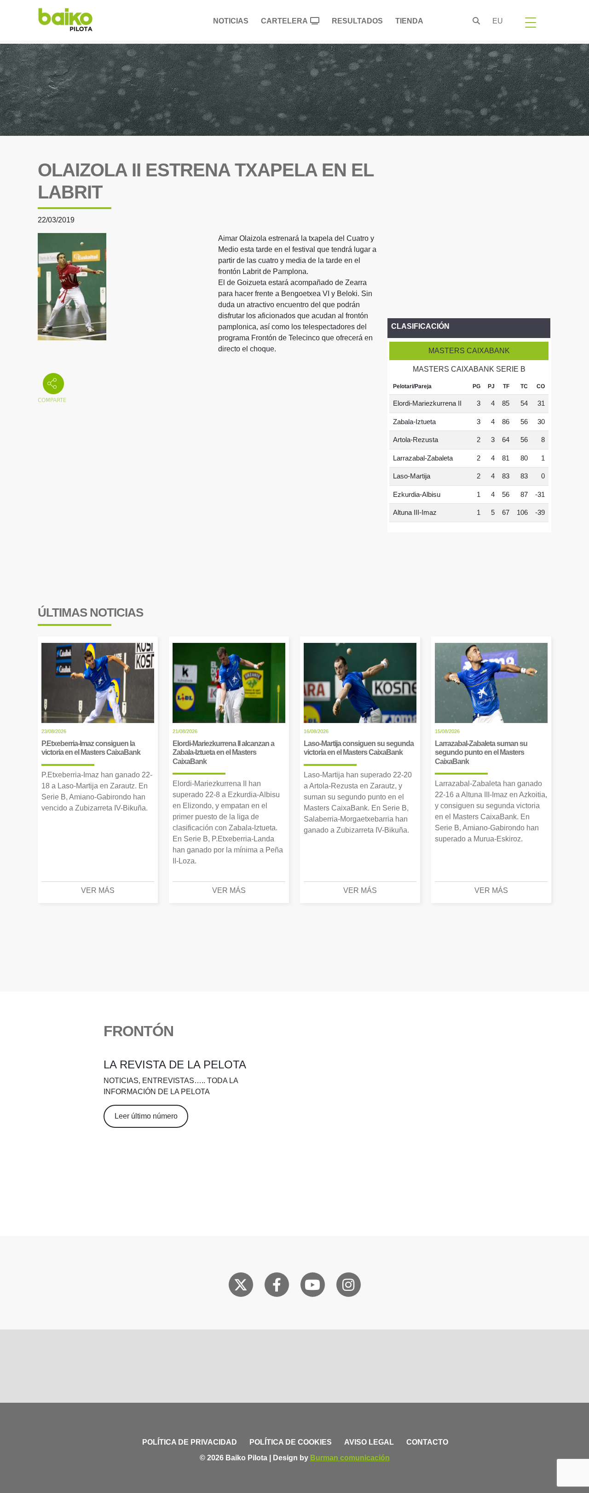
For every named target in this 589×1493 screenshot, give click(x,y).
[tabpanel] (469, 450)
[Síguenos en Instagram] (348, 1287)
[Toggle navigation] (530, 22)
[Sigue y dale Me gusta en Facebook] (276, 1287)
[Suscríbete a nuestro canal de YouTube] (312, 1287)
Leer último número (146, 1116)
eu (497, 21)
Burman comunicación (350, 1458)
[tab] (469, 351)
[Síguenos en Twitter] (241, 1287)
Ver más (98, 890)
